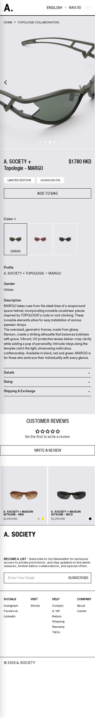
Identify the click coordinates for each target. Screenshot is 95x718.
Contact (57, 605)
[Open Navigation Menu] (87, 8)
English (54, 7)
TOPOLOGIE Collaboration (38, 22)
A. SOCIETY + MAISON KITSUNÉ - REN (18, 513)
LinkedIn (9, 616)
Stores (35, 605)
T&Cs (56, 632)
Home (8, 22)
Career (81, 611)
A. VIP (56, 611)
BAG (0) (75, 7)
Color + (10, 219)
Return (57, 616)
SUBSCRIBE (78, 578)
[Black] (65, 239)
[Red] (40, 239)
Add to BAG (47, 193)
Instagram (11, 605)
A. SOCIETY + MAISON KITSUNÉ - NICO (66, 513)
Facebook (11, 611)
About (81, 605)
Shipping (58, 621)
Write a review (47, 450)
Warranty (58, 626)
